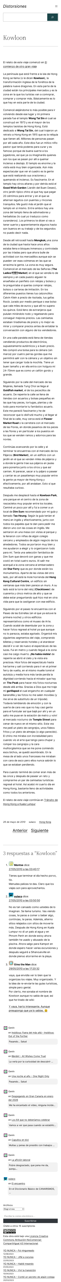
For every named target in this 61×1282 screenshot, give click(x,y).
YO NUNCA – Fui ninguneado (18, 1250)
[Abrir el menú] (56, 6)
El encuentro (18, 1183)
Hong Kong (45, 821)
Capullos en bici (20, 1139)
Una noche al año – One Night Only (30, 1076)
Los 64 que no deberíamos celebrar (31, 1119)
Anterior (20, 830)
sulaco (18, 896)
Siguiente (39, 830)
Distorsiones (15, 6)
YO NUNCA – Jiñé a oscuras (18, 1257)
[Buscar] (52, 17)
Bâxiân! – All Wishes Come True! (29, 1056)
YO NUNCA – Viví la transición (19, 1270)
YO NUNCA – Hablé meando (18, 1263)
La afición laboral (21, 1159)
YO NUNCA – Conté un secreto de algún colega (28, 1276)
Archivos (8, 1205)
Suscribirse (30, 1220)
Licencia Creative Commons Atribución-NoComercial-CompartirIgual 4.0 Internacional (25, 1240)
